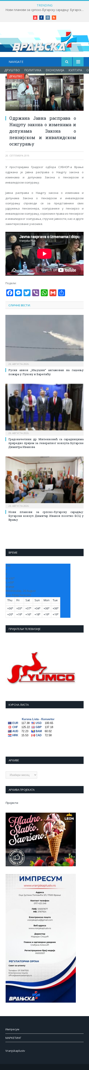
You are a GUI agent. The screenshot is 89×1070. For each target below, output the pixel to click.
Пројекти (12, 803)
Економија (55, 70)
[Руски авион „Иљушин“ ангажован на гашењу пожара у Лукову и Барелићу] (44, 340)
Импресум (12, 1029)
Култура (75, 70)
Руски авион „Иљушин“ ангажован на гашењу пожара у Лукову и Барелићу (46, 372)
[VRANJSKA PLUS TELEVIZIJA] (44, 40)
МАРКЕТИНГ (13, 1038)
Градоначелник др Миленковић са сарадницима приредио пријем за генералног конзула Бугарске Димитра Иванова (46, 443)
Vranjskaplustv (15, 1051)
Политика (32, 70)
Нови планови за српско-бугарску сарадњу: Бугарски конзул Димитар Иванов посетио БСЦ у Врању (45, 10)
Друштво (12, 70)
